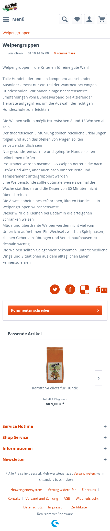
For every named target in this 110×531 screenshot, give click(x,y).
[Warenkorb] (102, 19)
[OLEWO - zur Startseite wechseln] (10, 7)
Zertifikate (79, 507)
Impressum (56, 507)
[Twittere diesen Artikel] (57, 289)
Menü (18, 19)
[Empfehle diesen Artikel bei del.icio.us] (88, 289)
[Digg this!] (101, 289)
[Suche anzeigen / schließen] (64, 19)
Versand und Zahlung (42, 498)
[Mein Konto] (89, 19)
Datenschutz (32, 507)
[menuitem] (13, 19)
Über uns (89, 489)
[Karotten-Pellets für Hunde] (55, 365)
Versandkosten (84, 473)
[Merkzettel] (77, 19)
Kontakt (14, 498)
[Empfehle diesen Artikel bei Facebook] (72, 289)
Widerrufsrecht (87, 498)
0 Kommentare (64, 53)
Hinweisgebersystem (26, 489)
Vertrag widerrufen (62, 489)
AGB (67, 498)
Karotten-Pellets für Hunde (55, 388)
